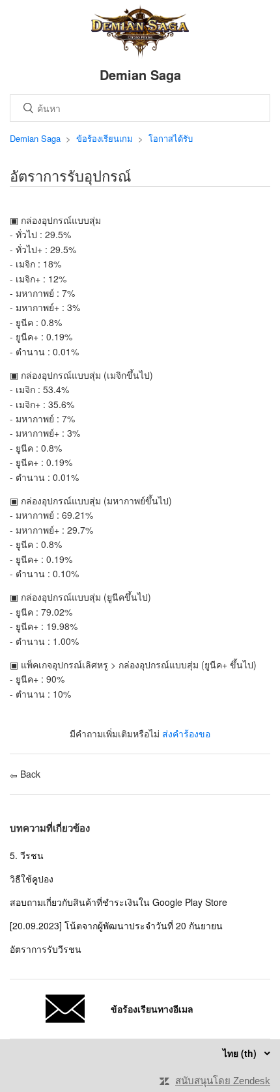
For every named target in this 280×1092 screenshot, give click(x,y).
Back (29, 773)
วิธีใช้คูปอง (31, 878)
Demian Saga (35, 138)
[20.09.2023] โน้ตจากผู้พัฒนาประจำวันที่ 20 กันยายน (116, 925)
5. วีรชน (27, 855)
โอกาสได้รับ (170, 138)
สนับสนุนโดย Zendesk (222, 1080)
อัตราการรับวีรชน (45, 948)
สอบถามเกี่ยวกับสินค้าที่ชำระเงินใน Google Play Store (118, 901)
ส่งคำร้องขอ (186, 733)
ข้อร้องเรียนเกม (104, 138)
